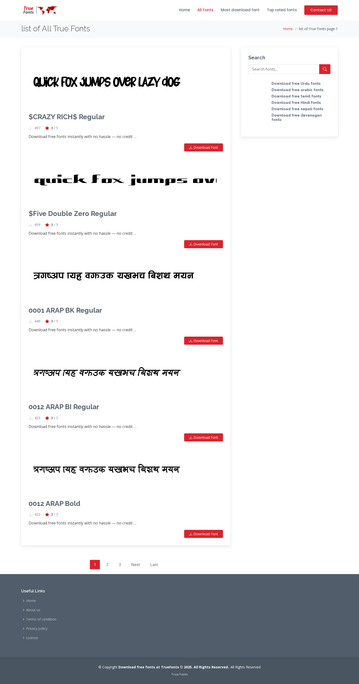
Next (135, 564)
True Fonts (179, 674)
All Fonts (205, 9)
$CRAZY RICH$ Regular (67, 117)
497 (37, 128)
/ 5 (54, 128)
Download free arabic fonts (298, 90)
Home (184, 9)
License (32, 638)
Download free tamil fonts (296, 96)
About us (33, 610)
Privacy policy (36, 628)
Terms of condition (41, 619)
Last (154, 564)
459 (37, 224)
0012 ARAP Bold (54, 504)
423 (37, 418)
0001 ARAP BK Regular (65, 310)
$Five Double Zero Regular (73, 214)
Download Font (205, 147)
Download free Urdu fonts (296, 83)
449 (37, 321)
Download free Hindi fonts (296, 102)
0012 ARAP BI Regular (64, 407)
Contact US (321, 9)
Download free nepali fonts (297, 109)
